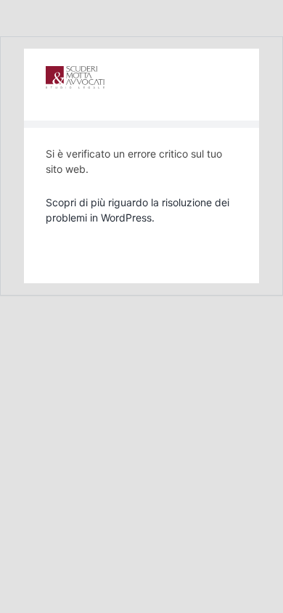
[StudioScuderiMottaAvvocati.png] (75, 72)
